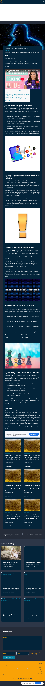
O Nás (41, 671)
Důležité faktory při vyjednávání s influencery (13, 95)
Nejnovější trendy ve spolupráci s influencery (13, 97)
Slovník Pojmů (4, 669)
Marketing (5, 665)
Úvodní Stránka (40, 666)
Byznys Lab (8, 58)
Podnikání (5, 667)
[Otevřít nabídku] (44, 2)
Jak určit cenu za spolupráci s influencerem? (13, 92)
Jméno (5, 653)
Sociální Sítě (7, 50)
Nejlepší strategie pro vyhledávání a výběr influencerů (15, 98)
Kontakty (40, 673)
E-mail (18, 653)
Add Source (38, 683)
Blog (41, 669)
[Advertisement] (22, 12)
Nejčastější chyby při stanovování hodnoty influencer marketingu (17, 94)
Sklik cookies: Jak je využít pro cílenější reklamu (34, 534)
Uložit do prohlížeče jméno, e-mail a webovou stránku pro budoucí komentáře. (36, 652)
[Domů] (5, 48)
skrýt (20, 90)
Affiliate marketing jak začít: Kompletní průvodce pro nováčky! (11, 534)
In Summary (7, 100)
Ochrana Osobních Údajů (27, 678)
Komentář (5, 637)
